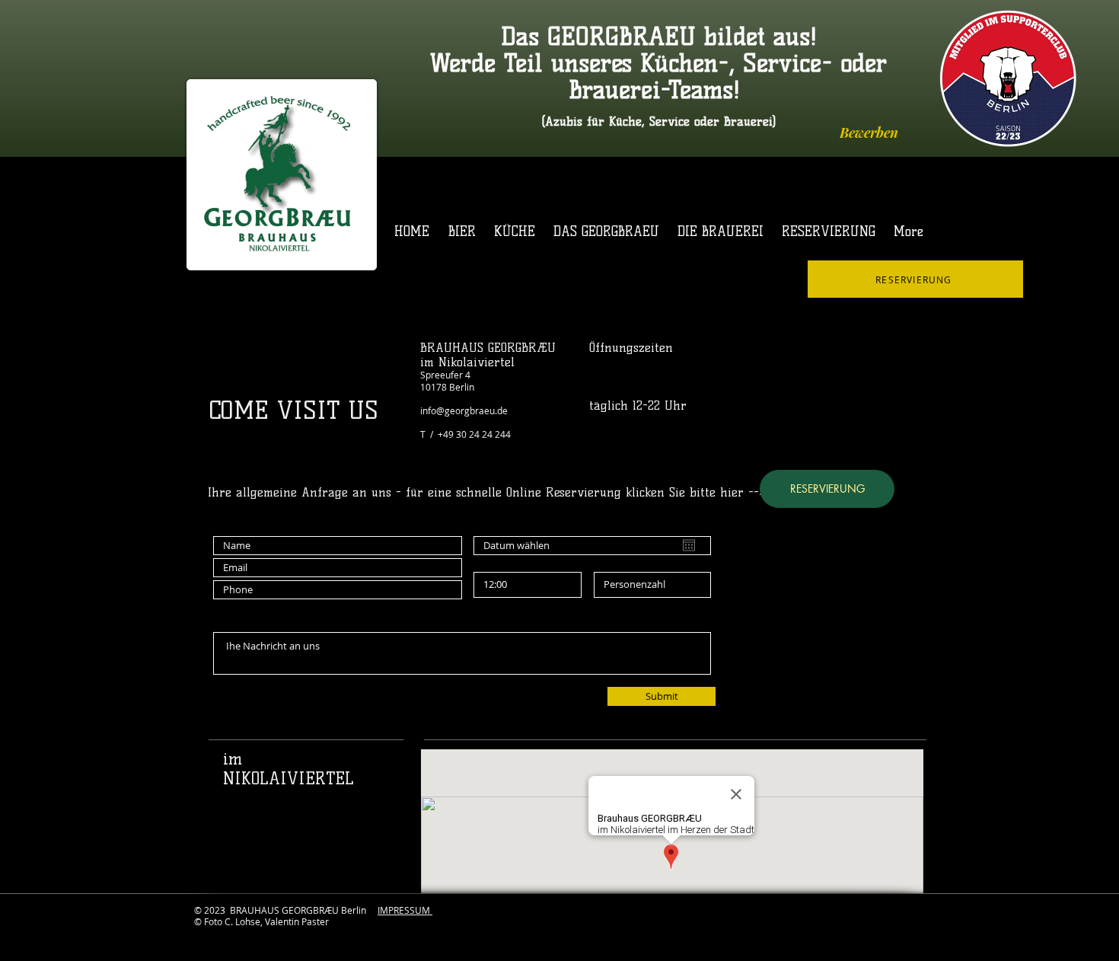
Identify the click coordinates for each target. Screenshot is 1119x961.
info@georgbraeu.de (464, 410)
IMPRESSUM (405, 910)
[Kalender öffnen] (689, 545)
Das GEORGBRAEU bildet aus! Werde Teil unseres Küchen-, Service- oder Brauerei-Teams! (658, 62)
